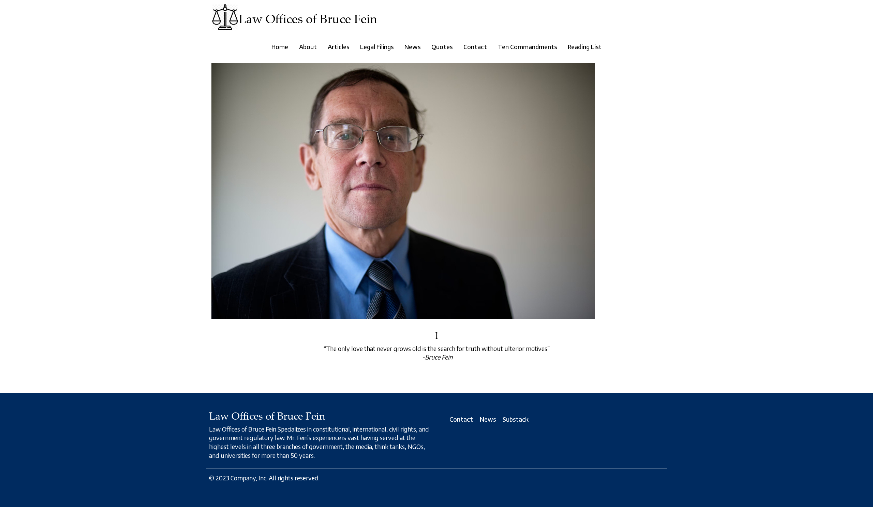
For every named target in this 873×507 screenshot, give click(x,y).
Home (279, 47)
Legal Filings (377, 47)
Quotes (442, 47)
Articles (338, 47)
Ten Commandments (527, 47)
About (308, 47)
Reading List (585, 47)
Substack (516, 419)
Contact (475, 47)
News (412, 47)
